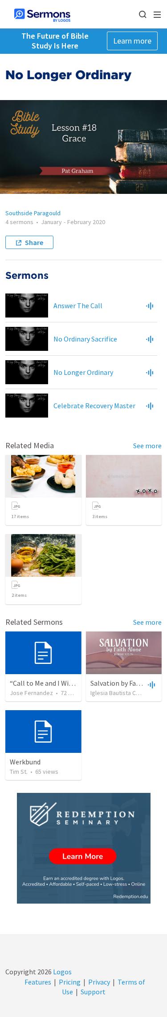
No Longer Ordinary (83, 372)
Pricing (70, 981)
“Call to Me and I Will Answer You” (60, 683)
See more (147, 445)
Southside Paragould (33, 213)
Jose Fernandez (31, 693)
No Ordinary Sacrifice (85, 338)
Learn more (132, 41)
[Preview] (149, 305)
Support (93, 991)
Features (37, 981)
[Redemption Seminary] (84, 848)
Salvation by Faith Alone (127, 683)
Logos (62, 971)
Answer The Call (77, 305)
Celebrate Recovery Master (94, 405)
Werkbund (25, 761)
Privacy (99, 981)
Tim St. (19, 772)
